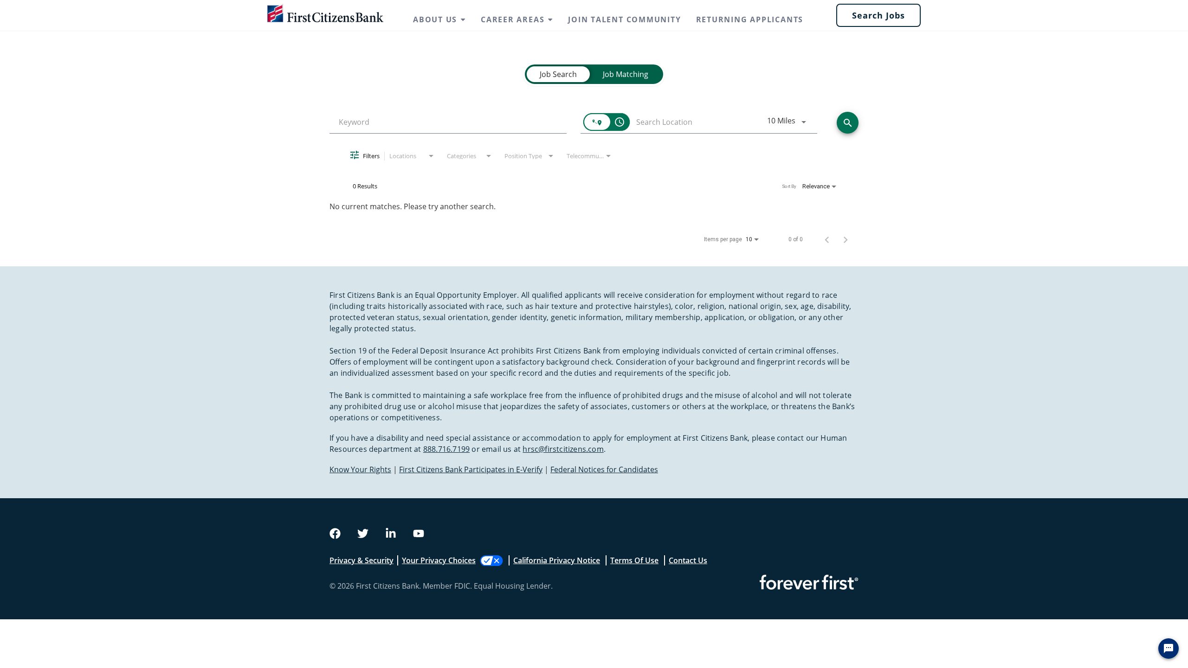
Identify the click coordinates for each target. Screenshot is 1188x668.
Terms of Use (634, 560)
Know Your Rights (360, 469)
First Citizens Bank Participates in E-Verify (470, 469)
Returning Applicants (750, 19)
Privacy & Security (361, 560)
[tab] (558, 74)
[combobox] (448, 122)
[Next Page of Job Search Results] (845, 239)
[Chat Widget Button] (1168, 648)
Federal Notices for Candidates (604, 469)
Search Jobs (878, 15)
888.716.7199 (446, 449)
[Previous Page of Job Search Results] (827, 239)
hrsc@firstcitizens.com (563, 449)
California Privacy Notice (556, 560)
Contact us (688, 560)
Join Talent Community (624, 19)
